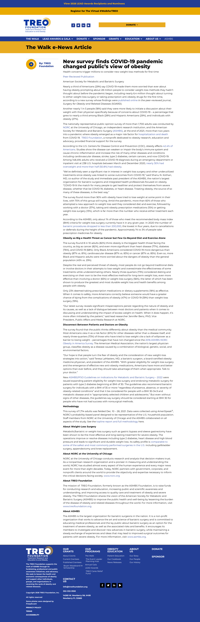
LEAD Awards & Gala (56, 38)
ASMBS (168, 38)
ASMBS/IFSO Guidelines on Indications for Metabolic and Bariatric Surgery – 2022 (115, 377)
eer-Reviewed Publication (79, 76)
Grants (114, 38)
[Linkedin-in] (83, 25)
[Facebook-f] (73, 25)
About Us (152, 38)
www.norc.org (112, 475)
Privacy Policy (33, 608)
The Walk (32, 38)
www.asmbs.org (136, 536)
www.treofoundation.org (77, 506)
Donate (131, 25)
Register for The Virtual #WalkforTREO (94, 11)
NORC (66, 127)
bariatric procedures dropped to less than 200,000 (92, 226)
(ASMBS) (118, 130)
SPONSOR (158, 556)
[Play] (88, 25)
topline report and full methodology (117, 421)
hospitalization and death (153, 134)
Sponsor (99, 38)
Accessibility (32, 615)
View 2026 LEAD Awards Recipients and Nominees (94, 3)
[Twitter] (78, 25)
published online (128, 100)
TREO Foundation (92, 137)
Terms (29, 611)
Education (132, 38)
